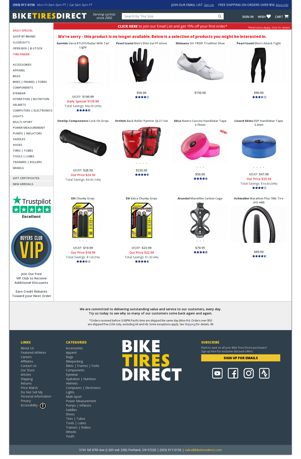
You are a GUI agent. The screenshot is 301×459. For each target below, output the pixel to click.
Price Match (29, 388)
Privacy (26, 401)
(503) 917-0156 (24, 5)
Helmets (19, 105)
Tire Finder (21, 54)
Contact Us (29, 366)
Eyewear (19, 93)
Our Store (28, 370)
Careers (26, 357)
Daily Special (23, 30)
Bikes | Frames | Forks (30, 82)
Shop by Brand (24, 36)
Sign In (248, 17)
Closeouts (21, 42)
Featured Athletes (33, 352)
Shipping (190, 324)
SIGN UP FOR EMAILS (241, 358)
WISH (262, 17)
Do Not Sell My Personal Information (36, 394)
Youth (70, 436)
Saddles (19, 139)
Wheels (18, 168)
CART (279, 17)
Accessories (22, 65)
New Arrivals (23, 184)
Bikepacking (74, 361)
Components (23, 87)
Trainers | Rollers (27, 162)
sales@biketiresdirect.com (203, 450)
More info (282, 5)
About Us (27, 348)
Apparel (19, 70)
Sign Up (209, 5)
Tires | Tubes (23, 150)
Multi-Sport (23, 122)
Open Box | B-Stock (27, 48)
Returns (26, 383)
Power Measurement (29, 128)
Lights (18, 116)
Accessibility (29, 405)
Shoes (17, 145)
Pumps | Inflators (27, 133)
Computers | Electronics (32, 110)
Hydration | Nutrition (31, 99)
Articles (26, 374)
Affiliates (27, 361)
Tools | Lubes (23, 156)
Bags (16, 76)
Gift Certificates (26, 178)
